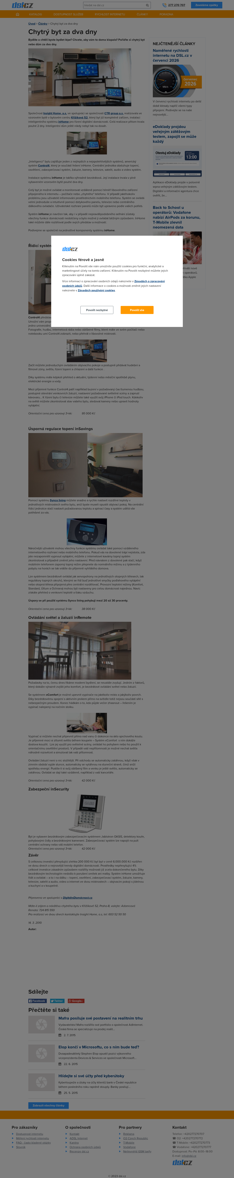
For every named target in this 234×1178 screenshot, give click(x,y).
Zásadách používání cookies (96, 290)
